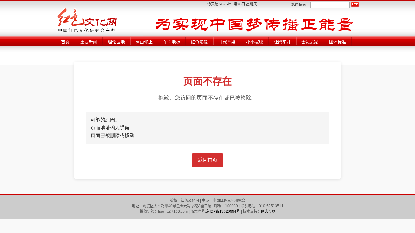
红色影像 (199, 41)
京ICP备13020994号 (223, 211)
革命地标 (171, 41)
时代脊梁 (226, 41)
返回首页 (207, 160)
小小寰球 (254, 41)
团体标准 (337, 41)
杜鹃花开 (282, 41)
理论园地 (116, 41)
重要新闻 (88, 41)
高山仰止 (144, 41)
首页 (65, 41)
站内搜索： (300, 5)
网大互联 (268, 211)
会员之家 (309, 41)
